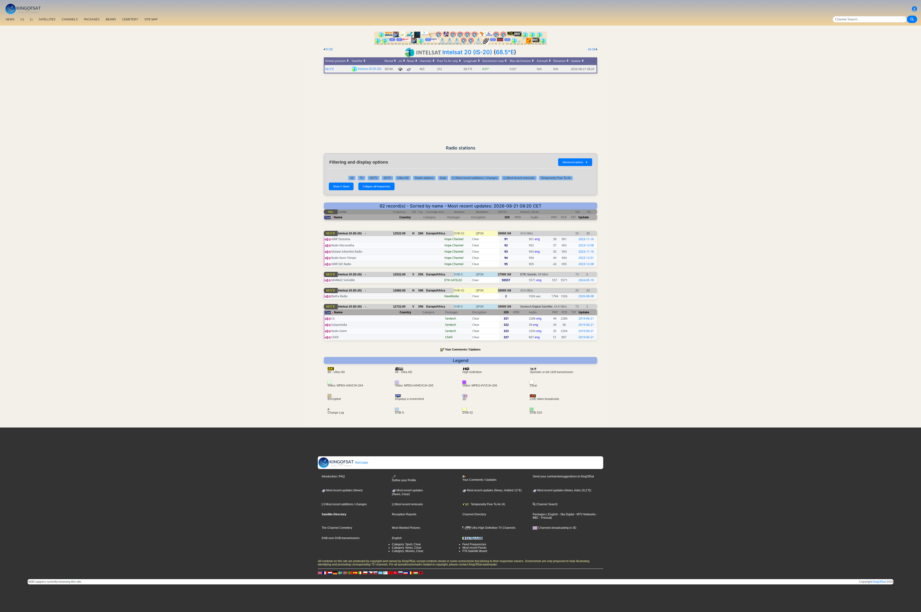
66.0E (592, 49)
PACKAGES (92, 19)
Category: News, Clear (406, 547)
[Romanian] (410, 573)
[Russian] (400, 573)
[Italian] (360, 573)
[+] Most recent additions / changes (474, 178)
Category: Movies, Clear (407, 551)
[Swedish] (340, 573)
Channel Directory (474, 514)
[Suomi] (385, 573)
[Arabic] (390, 573)
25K (421, 274)
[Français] (325, 573)
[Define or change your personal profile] (914, 9)
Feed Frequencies (474, 544)
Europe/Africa (435, 233)
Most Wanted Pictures (406, 527)
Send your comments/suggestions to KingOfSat (563, 476)
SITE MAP (151, 19)
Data (443, 178)
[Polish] (365, 573)
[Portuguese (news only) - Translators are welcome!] (350, 573)
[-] (31, 19)
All (352, 178)
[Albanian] (421, 573)
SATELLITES (47, 19)
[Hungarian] (415, 573)
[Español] (355, 573)
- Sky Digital (566, 514)
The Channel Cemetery (337, 527)
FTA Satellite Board (474, 551)
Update (583, 217)
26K (421, 233)
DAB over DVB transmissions (341, 538)
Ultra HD (403, 178)
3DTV (387, 178)
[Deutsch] (335, 573)
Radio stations (424, 178)
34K (421, 290)
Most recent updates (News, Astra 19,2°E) (564, 490)
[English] (320, 573)
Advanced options (575, 162)
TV (361, 178)
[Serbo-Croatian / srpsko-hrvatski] (405, 573)
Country (405, 217)
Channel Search (547, 504)
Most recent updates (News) (344, 490)
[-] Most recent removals (519, 178)
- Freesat (545, 517)
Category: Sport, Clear (406, 544)
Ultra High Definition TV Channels (493, 527)
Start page (361, 462)
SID (507, 217)
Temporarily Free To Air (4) (487, 504)
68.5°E (505, 52)
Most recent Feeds (474, 547)
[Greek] (380, 573)
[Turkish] (395, 573)
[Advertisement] (460, 109)
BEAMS (111, 19)
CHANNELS (70, 19)
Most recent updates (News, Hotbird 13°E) (494, 490)
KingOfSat (879, 581)
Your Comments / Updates (463, 349)
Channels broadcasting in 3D (556, 527)
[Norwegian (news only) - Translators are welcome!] (345, 573)
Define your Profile (404, 480)
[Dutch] (330, 573)
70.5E (329, 49)
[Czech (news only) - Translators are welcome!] (370, 573)
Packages (539, 514)
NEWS (10, 19)
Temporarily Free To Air (556, 178)
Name (338, 217)
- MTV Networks (585, 514)
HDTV (374, 178)
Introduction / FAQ (333, 476)
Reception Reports (404, 514)
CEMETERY (130, 19)
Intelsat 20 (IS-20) (467, 52)
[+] (22, 19)
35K (421, 306)
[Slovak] (375, 573)
